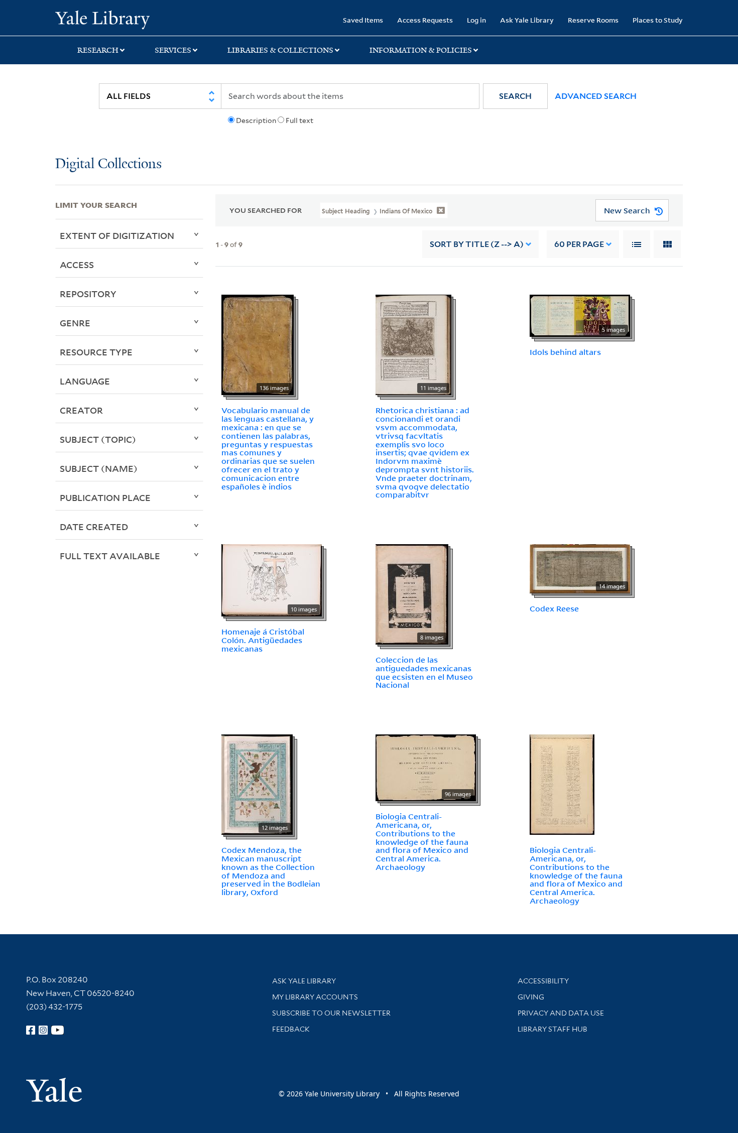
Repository (88, 294)
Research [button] (97, 50)
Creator (81, 410)
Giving (531, 997)
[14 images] (580, 567)
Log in (476, 20)
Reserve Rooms (593, 20)
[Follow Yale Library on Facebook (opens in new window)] (30, 1030)
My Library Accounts (315, 997)
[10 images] (271, 579)
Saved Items (363, 20)
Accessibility (543, 981)
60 (579, 244)
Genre (75, 323)
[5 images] (580, 315)
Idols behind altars (565, 352)
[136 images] (257, 344)
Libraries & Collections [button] (280, 50)
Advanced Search (596, 96)
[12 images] (257, 784)
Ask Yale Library (527, 20)
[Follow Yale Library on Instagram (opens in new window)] (43, 1030)
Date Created (94, 527)
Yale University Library (102, 19)
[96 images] (426, 767)
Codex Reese (554, 608)
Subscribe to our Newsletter (331, 1013)
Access (77, 265)
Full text (299, 120)
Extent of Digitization (117, 235)
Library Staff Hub (552, 1029)
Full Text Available (110, 556)
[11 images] (413, 344)
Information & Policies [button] (421, 50)
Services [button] (173, 50)
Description (256, 120)
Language (85, 381)
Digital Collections (108, 164)
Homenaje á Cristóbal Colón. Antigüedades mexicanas (262, 640)
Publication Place (105, 497)
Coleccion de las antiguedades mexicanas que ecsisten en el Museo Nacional (424, 672)
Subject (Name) (99, 468)
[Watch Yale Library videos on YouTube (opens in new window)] (57, 1030)
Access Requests (425, 20)
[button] (515, 96)
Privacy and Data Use (561, 1013)
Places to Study (658, 20)
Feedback (291, 1029)
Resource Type (96, 352)
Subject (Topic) (98, 439)
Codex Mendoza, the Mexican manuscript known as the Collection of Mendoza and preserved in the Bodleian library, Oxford (270, 871)
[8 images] (412, 593)
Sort (477, 244)
